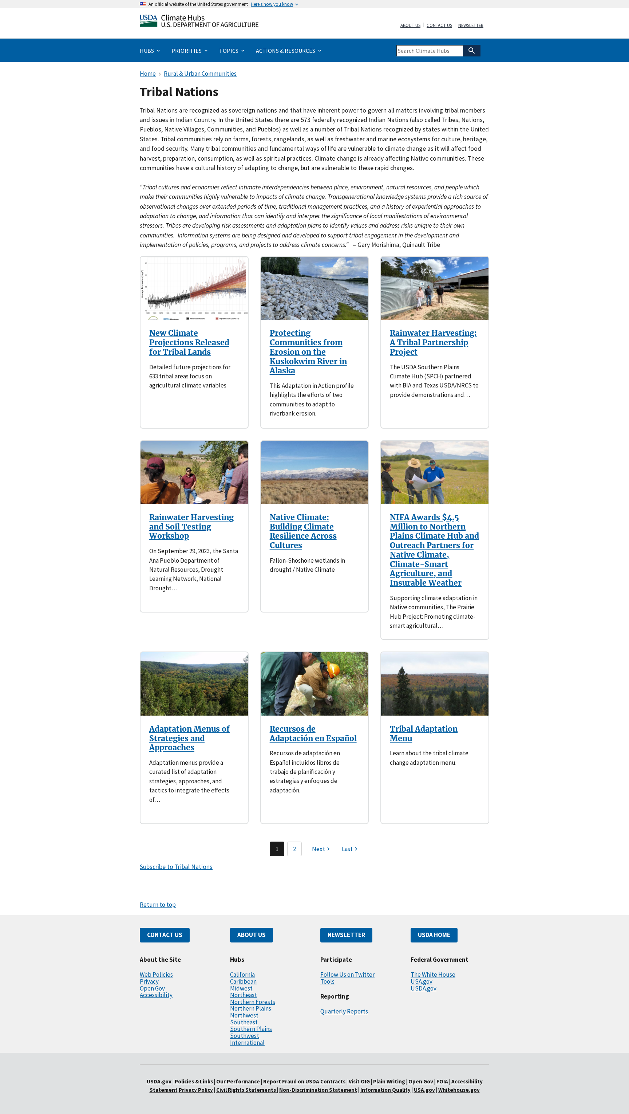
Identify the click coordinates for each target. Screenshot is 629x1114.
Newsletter (470, 25)
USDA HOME (434, 935)
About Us (410, 25)
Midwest (241, 988)
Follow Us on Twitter (347, 975)
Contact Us (439, 25)
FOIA (442, 1081)
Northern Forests (252, 1002)
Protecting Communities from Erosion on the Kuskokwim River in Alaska (308, 351)
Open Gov (152, 988)
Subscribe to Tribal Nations (176, 867)
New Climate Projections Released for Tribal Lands (189, 342)
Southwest (244, 1036)
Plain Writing (389, 1081)
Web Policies (156, 975)
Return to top (158, 905)
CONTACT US (164, 935)
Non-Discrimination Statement (318, 1089)
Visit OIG (359, 1081)
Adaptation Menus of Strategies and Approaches (189, 738)
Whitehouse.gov (459, 1089)
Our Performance (238, 1081)
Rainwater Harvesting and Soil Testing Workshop (191, 526)
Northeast (243, 995)
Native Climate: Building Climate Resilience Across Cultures (303, 531)
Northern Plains (250, 1008)
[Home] (199, 22)
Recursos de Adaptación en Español (313, 733)
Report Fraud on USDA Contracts (304, 1081)
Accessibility (156, 995)
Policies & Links (194, 1081)
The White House (433, 975)
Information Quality (385, 1089)
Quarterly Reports (344, 1011)
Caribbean (243, 981)
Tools (327, 981)
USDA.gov (423, 988)
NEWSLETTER (346, 935)
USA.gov (421, 981)
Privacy (149, 981)
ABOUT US (251, 935)
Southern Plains (251, 1029)
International (247, 1043)
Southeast (244, 1022)
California (242, 975)
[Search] (471, 50)
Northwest (244, 1015)
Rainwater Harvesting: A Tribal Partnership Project (433, 342)
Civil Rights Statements (246, 1089)
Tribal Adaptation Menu (424, 733)
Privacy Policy (196, 1089)
